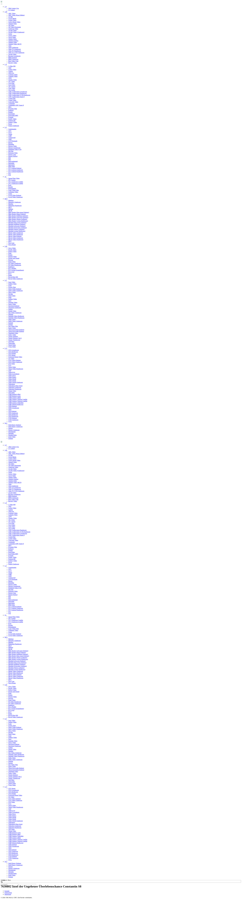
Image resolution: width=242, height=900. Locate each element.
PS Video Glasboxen (14, 263)
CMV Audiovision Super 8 (16, 97)
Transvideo (11, 343)
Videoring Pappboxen (14, 389)
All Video (11, 25)
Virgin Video (12, 391)
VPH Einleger (12, 406)
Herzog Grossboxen (14, 148)
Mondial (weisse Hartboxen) (16, 231)
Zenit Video (11, 437)
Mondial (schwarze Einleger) (17, 226)
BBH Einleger (12, 57)
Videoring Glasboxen (14, 387)
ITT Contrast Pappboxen (15, 171)
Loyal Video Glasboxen (15, 197)
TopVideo (11, 341)
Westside (11, 433)
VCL (9, 365)
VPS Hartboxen (13, 414)
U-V (6, 348)
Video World (12, 380)
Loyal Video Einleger (14, 195)
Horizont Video (13, 153)
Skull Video (11, 295)
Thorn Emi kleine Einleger (16, 329)
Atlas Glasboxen (13, 47)
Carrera (10, 71)
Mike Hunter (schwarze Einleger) (18, 217)
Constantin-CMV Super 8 (16, 105)
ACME (10, 17)
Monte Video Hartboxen (15, 234)
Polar (9, 253)
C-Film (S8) (12, 66)
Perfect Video (12, 251)
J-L (6, 176)
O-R (6, 246)
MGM (10, 210)
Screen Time (12, 287)
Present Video (12, 256)
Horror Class (12, 154)
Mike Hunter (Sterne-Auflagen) (17, 219)
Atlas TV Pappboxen (14, 51)
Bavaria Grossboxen (14, 56)
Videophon (11, 384)
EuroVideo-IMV (13, 115)
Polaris (10, 255)
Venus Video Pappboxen (15, 369)
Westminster (12, 431)
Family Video (12, 119)
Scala (10, 285)
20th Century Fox (13, 8)
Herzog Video (12, 146)
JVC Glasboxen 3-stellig (15, 182)
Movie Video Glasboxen (15, 238)
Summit (10, 323)
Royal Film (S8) (13, 277)
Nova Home (12, 244)
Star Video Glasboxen (14, 312)
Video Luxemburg (13, 374)
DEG (10, 107)
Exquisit (10, 117)
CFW (10, 78)
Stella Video (12, 319)
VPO (9, 409)
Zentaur (10, 438)
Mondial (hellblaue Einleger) (16, 224)
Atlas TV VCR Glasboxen (16, 52)
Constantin (11, 103)
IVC (9, 173)
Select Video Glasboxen (15, 290)
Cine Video (11, 88)
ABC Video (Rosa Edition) (16, 15)
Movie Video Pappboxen (15, 239)
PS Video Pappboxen (14, 265)
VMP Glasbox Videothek (15, 403)
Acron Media (12, 18)
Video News (12, 375)
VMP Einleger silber (14, 394)
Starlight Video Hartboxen (16, 316)
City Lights (11, 90)
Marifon (10, 204)
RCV (10, 273)
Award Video (12, 54)
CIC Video (11, 81)
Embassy (11, 110)
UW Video (11, 363)
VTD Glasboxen (13, 420)
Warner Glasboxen (13, 430)
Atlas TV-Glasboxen (14, 49)
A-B (6, 12)
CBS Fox (11, 73)
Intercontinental (13, 161)
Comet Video (12, 100)
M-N (6, 199)
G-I (6, 127)
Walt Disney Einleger (14, 425)
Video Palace (12, 377)
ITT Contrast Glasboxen (15, 170)
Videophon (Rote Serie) (15, 386)
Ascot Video (12, 37)
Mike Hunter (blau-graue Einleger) (18, 212)
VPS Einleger (12, 411)
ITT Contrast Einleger (14, 168)
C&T (9, 68)
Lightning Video (13, 192)
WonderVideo (12, 435)
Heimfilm (11, 144)
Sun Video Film (13, 326)
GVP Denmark (12, 141)
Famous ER (11, 120)
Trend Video (12, 345)
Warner (10, 428)
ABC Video (12, 13)
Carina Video (12, 69)
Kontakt (7, 891)
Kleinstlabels (12, 188)
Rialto (10, 275)
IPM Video (11, 166)
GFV (9, 131)
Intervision (11, 165)
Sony (9, 301)
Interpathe (11, 163)
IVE (9, 175)
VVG (10, 421)
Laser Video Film (13, 190)
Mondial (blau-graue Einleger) (17, 222)
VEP (9, 370)
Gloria (10, 134)
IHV (9, 159)
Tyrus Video (12, 346)
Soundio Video (12, 302)
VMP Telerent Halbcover (15, 404)
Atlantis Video (12, 42)
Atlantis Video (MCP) (14, 44)
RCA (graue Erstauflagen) (16, 270)
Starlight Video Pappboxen (16, 318)
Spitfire (10, 309)
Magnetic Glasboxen (14, 202)
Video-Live (11, 372)
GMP (10, 136)
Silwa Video (12, 292)
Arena (10, 34)
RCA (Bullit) (12, 268)
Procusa (10, 260)
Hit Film (10, 151)
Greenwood (11, 137)
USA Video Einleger (14, 360)
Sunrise (10, 324)
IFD (9, 158)
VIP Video (11, 392)
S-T (6, 280)
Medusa (10, 209)
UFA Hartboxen (13, 352)
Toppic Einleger (13, 336)
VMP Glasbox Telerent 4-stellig (17, 401)
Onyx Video (12, 248)
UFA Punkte (12, 353)
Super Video (12, 328)
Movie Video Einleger (15, 236)
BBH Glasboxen (13, 59)
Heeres (10, 142)
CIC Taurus (11, 86)
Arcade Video (12, 30)
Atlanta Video (12, 39)
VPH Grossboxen (13, 408)
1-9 (6, 6)
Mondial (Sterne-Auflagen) (16, 229)
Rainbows (11, 267)
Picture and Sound (13, 258)
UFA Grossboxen (13, 350)
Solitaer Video (12, 299)
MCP (10, 207)
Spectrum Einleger (13, 306)
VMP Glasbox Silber (14, 397)
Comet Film (11, 98)
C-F (6, 64)
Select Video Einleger (14, 289)
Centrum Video (12, 74)
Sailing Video (12, 284)
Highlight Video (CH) (14, 149)
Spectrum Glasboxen (14, 307)
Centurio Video (12, 76)
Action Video (12, 20)
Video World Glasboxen (15, 382)
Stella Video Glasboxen (15, 321)
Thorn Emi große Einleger (16, 331)
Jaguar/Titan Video (14, 178)
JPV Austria (12, 180)
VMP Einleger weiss (14, 396)
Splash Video (12, 311)
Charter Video (12, 80)
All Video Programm (14, 27)
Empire (10, 112)
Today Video (12, 335)
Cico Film (11, 83)
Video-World (12, 379)
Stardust (10, 314)
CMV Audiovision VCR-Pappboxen (19, 95)
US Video (11, 358)
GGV (10, 132)
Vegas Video (12, 367)
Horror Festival (12, 156)
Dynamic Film (12, 108)
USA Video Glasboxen (15, 362)
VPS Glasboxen (13, 413)
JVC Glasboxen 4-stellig (15, 183)
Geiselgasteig (12, 129)
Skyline (10, 294)
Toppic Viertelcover (14, 340)
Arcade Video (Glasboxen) (16, 32)
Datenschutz (8, 892)
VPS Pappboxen (13, 416)
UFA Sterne (11, 355)
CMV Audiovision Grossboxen (17, 91)
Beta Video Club (13, 61)
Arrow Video (12, 35)
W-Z (6, 423)
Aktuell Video (12, 23)
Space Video (12, 304)
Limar (10, 193)
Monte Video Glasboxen (15, 233)
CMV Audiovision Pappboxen (17, 93)
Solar (9, 297)
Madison (11, 200)
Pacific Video (12, 250)
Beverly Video (12, 63)
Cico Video (11, 85)
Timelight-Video (13, 333)
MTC (10, 241)
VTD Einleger (12, 418)
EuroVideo (11, 114)
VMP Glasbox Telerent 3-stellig (17, 399)
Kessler (10, 187)
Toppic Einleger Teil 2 (15, 338)
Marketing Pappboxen (15, 205)
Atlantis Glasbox (13, 40)
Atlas (9, 46)
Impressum (8, 894)
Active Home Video (14, 22)
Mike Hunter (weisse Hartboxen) (18, 221)
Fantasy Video (12, 122)
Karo (9, 185)
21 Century (11, 10)
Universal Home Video (15, 357)
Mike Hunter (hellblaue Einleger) (18, 216)
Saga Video (11, 282)
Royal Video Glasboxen (15, 278)
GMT (10, 139)
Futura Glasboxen (13, 125)
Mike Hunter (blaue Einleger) (17, 214)
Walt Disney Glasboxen (15, 426)
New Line (11, 243)
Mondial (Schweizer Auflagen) (17, 227)
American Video (13, 29)
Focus (10, 124)
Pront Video (12, 261)
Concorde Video (13, 102)
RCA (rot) (11, 272)
